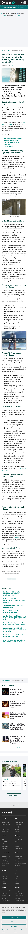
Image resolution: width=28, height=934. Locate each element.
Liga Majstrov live (19, 861)
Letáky (16, 841)
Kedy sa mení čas (6, 831)
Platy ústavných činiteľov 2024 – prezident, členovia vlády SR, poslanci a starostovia (18, 739)
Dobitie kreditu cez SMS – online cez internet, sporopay (13, 635)
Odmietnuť (14, 922)
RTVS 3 (16, 881)
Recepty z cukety (19, 891)
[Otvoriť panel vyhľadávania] (22, 2)
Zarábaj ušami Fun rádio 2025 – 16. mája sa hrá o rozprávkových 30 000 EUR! (14, 617)
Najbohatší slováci (6, 856)
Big (2, 878)
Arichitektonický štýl (11, 140)
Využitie (7, 144)
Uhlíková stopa (5, 861)
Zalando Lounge (19, 844)
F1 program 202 (19, 858)
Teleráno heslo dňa (19, 822)
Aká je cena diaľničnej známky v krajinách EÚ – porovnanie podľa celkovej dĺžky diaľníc (18, 726)
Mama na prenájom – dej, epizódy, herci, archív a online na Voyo (14, 641)
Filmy (16, 874)
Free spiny (4, 848)
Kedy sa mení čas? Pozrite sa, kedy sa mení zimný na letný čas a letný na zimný (14, 600)
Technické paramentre (11, 142)
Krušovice (17, 829)
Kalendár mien (5, 822)
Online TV (17, 883)
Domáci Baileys (18, 893)
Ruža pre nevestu (6, 900)
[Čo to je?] (8, 2)
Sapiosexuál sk (5, 863)
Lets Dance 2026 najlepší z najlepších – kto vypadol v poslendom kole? (11, 593)
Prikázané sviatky (6, 827)
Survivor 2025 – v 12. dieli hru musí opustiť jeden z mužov (14, 611)
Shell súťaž (17, 831)
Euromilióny (4, 839)
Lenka (13, 65)
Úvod (3, 50)
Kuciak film (4, 883)
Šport (25, 779)
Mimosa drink (18, 898)
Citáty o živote (5, 858)
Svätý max (4, 898)
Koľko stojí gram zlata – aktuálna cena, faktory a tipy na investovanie (18, 714)
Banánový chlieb (19, 895)
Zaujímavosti (8, 50)
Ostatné (5, 779)
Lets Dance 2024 (6, 895)
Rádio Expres (18, 824)
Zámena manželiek (6, 891)
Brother (5, 878)
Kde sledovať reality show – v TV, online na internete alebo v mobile (14, 623)
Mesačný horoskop (6, 829)
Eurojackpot (4, 841)
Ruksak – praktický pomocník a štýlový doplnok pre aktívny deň (11, 784)
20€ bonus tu (21, 7)
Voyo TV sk (4, 876)
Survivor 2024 (5, 893)
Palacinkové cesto (19, 900)
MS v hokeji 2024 (19, 865)
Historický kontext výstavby (13, 138)
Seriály (16, 876)
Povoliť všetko (14, 917)
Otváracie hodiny (19, 839)
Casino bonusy (5, 844)
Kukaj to (3, 874)
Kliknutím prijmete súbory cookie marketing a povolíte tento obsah (14, 340)
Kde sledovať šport (19, 856)
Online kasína (5, 846)
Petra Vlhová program (20, 863)
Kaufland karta (18, 848)
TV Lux (3, 881)
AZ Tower (17, 537)
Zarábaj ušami (18, 827)
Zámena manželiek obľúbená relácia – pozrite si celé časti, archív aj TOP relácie (14, 629)
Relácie (16, 878)
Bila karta (17, 846)
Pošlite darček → (18, 15)
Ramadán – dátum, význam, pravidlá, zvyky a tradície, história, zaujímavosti (18, 691)
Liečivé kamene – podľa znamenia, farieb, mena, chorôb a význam (18, 703)
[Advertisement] (14, 32)
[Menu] (24, 2)
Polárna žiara (5, 865)
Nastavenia (14, 926)
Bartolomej (3, 15)
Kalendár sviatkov (6, 824)
